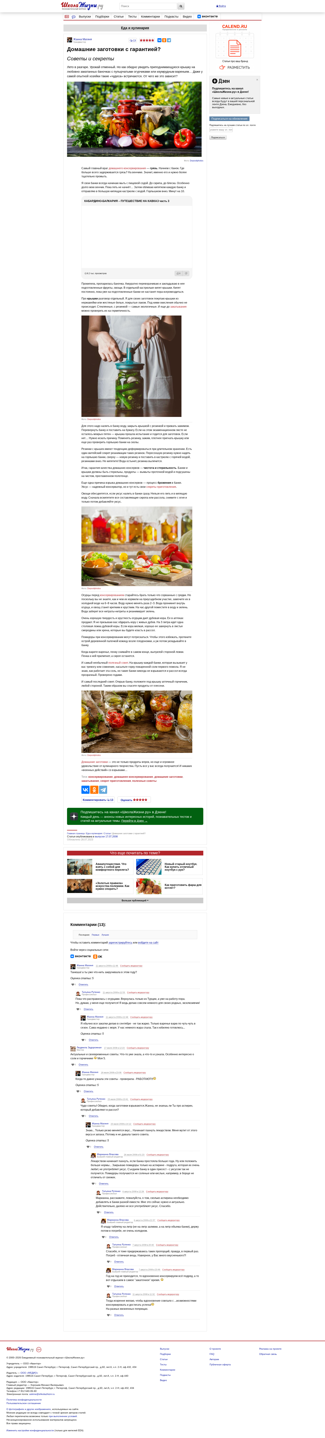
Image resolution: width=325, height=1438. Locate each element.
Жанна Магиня (85, 965)
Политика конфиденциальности (24, 1399)
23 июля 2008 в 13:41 (118, 1099)
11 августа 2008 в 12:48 (117, 1017)
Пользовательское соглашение (23, 1403)
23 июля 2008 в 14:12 (121, 1124)
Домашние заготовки (94, 761)
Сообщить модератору (131, 966)
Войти (222, 6)
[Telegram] (169, 40)
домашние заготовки (168, 776)
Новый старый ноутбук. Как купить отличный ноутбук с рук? (181, 867)
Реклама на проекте (270, 1348)
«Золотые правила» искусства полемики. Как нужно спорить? (112, 886)
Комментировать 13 (98, 800)
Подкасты (171, 16)
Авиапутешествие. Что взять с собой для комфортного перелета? (112, 867)
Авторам (214, 1359)
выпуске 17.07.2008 (106, 836)
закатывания (178, 306)
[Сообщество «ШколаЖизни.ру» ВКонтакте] (207, 16)
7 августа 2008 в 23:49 (150, 1269)
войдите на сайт (148, 942)
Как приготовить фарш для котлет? (183, 886)
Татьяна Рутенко (91, 992)
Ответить (83, 984)
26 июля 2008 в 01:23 (134, 1155)
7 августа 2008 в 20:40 (143, 1245)
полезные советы (144, 780)
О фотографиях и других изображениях (28, 1409)
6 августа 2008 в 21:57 (145, 1220)
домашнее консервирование (133, 776)
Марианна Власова (107, 1154)
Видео (187, 16)
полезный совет (118, 662)
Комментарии (150, 16)
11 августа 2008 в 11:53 (114, 992)
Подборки (102, 16)
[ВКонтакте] (159, 40)
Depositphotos (196, 161)
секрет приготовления (115, 780)
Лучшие (105, 935)
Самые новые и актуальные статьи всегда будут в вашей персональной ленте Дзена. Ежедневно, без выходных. (233, 103)
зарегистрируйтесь (120, 942)
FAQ (212, 1354)
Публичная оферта (220, 1364)
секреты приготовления (161, 486)
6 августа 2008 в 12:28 (133, 1191)
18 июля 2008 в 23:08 (111, 1072)
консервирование (100, 776)
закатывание (90, 780)
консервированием (112, 595)
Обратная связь (268, 1354)
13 (134, 40)
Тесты (132, 16)
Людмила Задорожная (89, 1047)
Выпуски (85, 16)
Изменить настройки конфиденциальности (30, 1430)
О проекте (215, 1348)
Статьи (119, 16)
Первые (95, 935)
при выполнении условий (63, 1416)
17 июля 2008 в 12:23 (114, 1048)
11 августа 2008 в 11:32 (144, 1294)
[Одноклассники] (164, 40)
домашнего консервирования (127, 168)
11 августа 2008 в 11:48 (107, 966)
